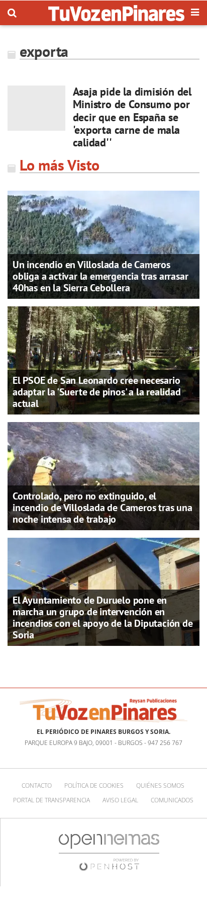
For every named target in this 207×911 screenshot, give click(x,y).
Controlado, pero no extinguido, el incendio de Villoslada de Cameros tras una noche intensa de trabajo (102, 507)
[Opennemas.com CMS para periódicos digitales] (109, 852)
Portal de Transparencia (51, 800)
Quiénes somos (160, 785)
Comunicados (172, 800)
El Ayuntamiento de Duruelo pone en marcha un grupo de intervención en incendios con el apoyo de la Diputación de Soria (103, 617)
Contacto (37, 785)
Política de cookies (94, 785)
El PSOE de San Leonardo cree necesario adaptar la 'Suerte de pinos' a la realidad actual (97, 392)
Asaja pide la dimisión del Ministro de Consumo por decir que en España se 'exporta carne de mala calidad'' (132, 117)
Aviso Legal (120, 800)
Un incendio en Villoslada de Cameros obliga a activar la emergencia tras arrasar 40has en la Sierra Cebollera (100, 276)
